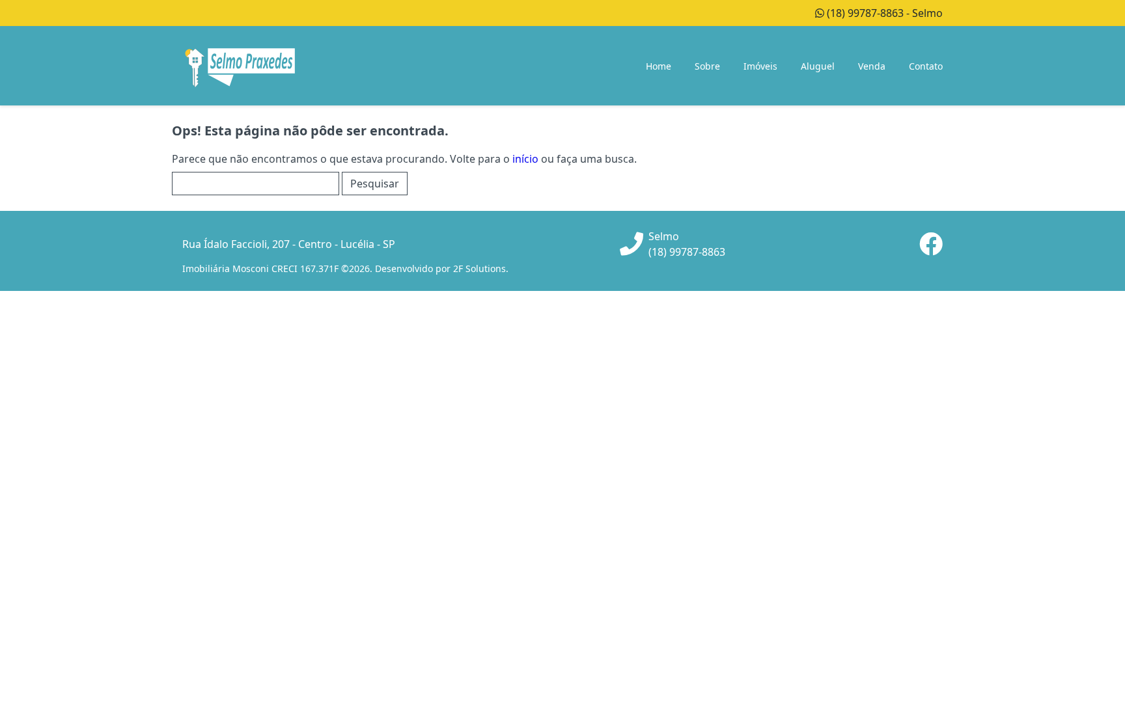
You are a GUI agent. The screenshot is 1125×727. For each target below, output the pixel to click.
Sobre (707, 66)
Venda (871, 66)
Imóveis (760, 66)
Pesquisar (374, 183)
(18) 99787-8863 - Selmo (883, 13)
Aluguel (818, 66)
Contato (926, 66)
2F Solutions (479, 268)
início (525, 159)
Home (658, 66)
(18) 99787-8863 (686, 252)
